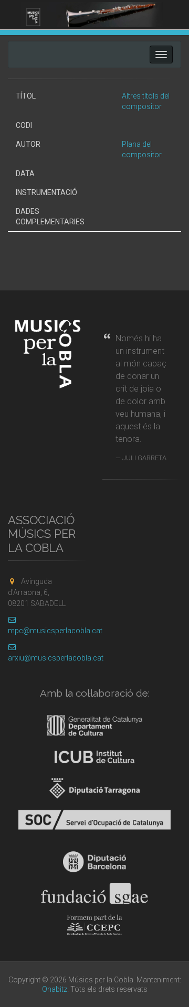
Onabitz (54, 989)
